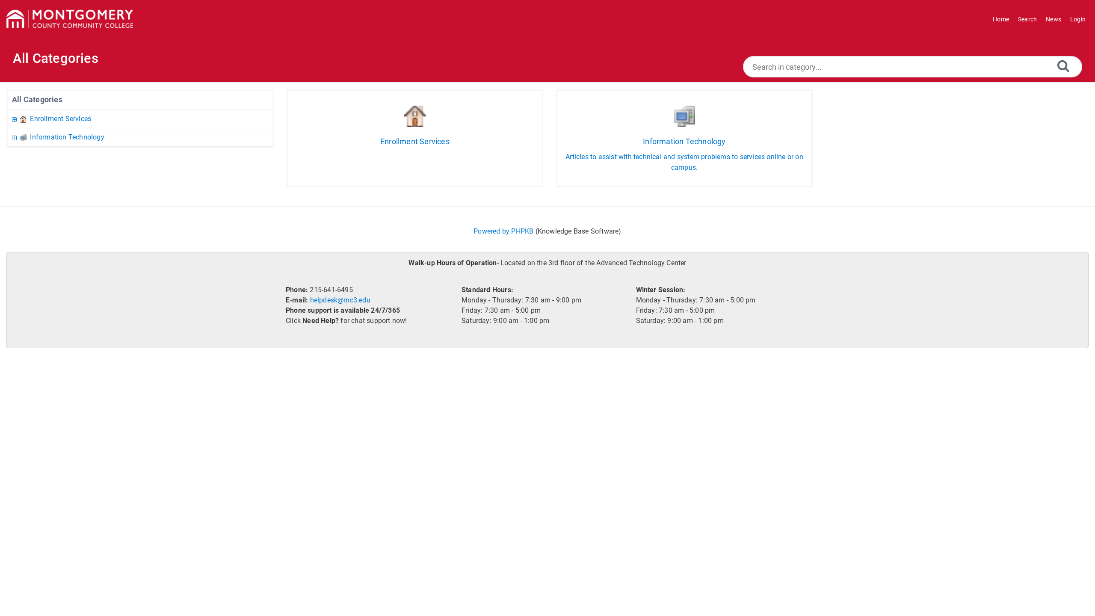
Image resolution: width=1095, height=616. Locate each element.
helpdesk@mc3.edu (340, 300)
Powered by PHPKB (503, 231)
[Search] (1063, 66)
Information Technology (67, 137)
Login (1078, 19)
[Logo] (69, 19)
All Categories (37, 99)
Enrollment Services (60, 119)
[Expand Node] (15, 119)
